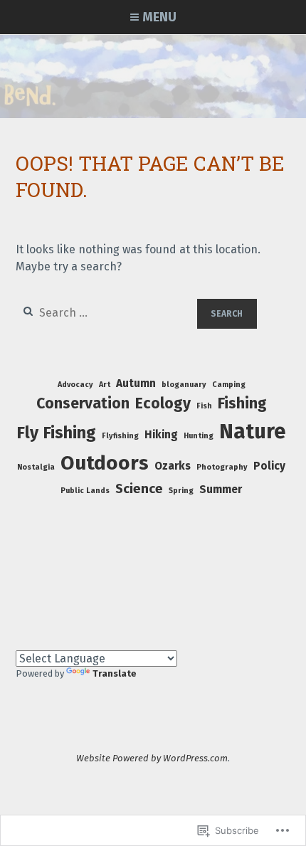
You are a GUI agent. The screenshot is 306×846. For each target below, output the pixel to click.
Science (139, 489)
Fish (204, 406)
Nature (252, 431)
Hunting (198, 435)
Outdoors (104, 463)
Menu (159, 17)
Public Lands (85, 490)
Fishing (242, 403)
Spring (181, 490)
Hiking (161, 434)
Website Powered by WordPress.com (152, 758)
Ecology (163, 403)
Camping (229, 384)
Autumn (136, 383)
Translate (115, 673)
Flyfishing (120, 435)
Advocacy (75, 384)
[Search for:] (107, 312)
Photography (222, 467)
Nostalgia (36, 467)
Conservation (83, 403)
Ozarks (172, 466)
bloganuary (184, 384)
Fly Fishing (56, 433)
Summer (220, 489)
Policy (269, 466)
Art (104, 384)
